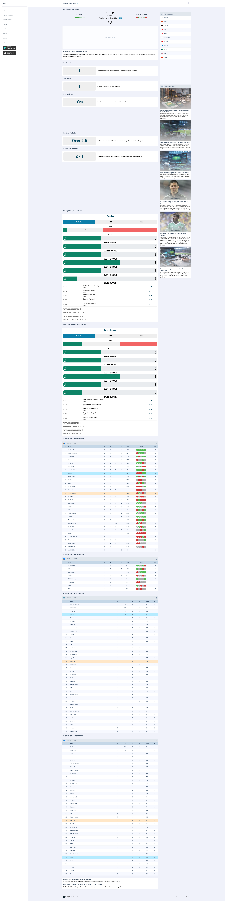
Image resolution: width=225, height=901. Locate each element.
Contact (188, 897)
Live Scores (6, 29)
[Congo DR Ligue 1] (156, 443)
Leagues (5, 24)
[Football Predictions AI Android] (14, 47)
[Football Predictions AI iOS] (14, 53)
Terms (177, 897)
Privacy (182, 897)
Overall (79, 222)
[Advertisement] (110, 37)
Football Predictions (15, 15)
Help (15, 43)
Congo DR (69, 443)
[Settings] (184, 3)
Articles (5, 33)
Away (141, 222)
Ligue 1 (76, 443)
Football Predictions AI (75, 897)
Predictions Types (15, 20)
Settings (5, 38)
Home (4, 10)
